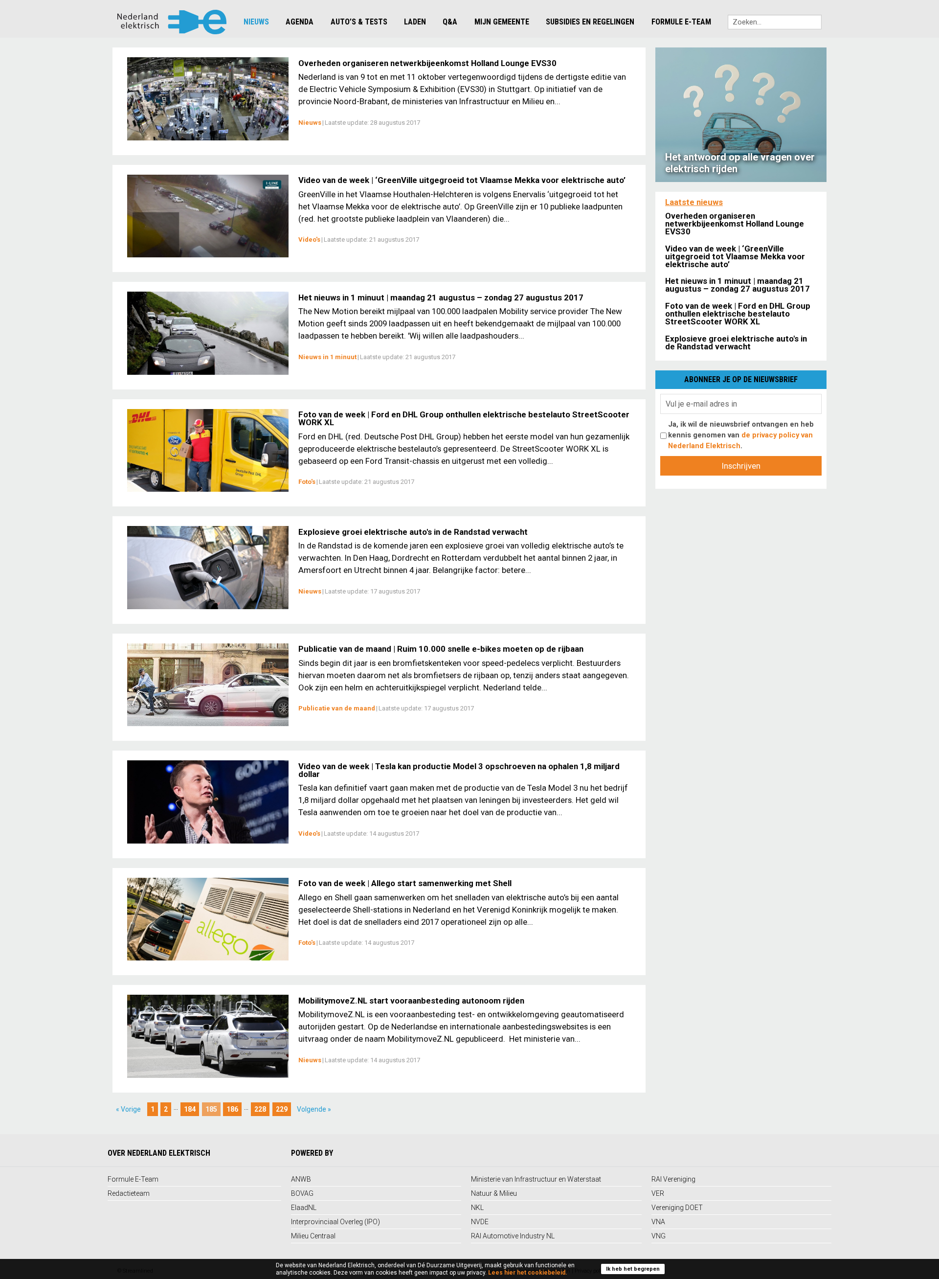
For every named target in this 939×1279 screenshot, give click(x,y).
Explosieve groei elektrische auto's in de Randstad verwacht (413, 532)
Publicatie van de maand (336, 708)
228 (260, 1109)
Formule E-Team (681, 21)
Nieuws (256, 21)
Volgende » (314, 1109)
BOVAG (302, 1193)
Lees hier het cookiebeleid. (527, 1272)
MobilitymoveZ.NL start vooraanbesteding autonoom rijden (411, 1000)
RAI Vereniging (673, 1179)
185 (211, 1109)
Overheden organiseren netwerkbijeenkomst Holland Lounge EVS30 (427, 63)
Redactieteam (129, 1193)
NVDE (480, 1222)
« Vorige (128, 1109)
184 (190, 1109)
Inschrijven (741, 466)
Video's (309, 239)
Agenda (299, 21)
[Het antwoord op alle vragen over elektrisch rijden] (741, 114)
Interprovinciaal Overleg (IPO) (335, 1222)
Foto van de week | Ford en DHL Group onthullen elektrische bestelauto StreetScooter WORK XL (463, 418)
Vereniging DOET (677, 1207)
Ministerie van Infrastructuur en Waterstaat (536, 1179)
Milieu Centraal (313, 1236)
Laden (415, 21)
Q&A (450, 21)
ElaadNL (303, 1207)
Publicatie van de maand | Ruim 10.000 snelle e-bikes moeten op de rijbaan (440, 649)
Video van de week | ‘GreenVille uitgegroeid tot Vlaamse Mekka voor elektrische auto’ (462, 180)
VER (657, 1193)
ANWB (301, 1179)
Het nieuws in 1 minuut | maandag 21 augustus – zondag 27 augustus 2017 (440, 297)
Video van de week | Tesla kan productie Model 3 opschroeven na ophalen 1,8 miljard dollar (459, 770)
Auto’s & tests (359, 21)
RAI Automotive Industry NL (513, 1236)
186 (232, 1109)
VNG (658, 1236)
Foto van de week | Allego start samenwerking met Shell (405, 883)
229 (282, 1109)
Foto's (306, 481)
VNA (658, 1222)
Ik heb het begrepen (633, 1269)
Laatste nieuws (694, 202)
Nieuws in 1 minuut (327, 357)
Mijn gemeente (501, 21)
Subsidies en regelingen (590, 21)
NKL (477, 1207)
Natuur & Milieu (494, 1193)
